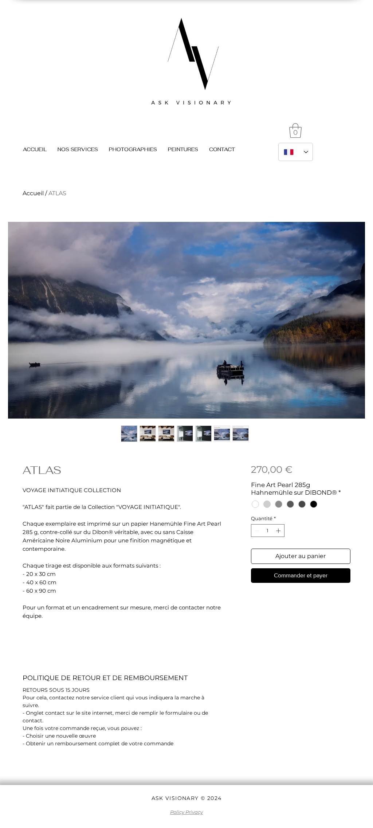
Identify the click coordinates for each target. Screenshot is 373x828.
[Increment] (279, 531)
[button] (295, 130)
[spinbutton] (267, 531)
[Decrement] (256, 531)
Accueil (33, 193)
